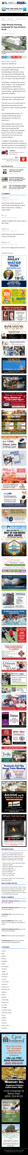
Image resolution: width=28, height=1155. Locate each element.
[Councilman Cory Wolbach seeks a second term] (5, 171)
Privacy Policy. (13, 1151)
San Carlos (4, 1005)
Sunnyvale (4, 1023)
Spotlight (4, 1017)
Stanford (4, 1020)
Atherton (4, 956)
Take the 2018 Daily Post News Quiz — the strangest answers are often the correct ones (17, 187)
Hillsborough (5, 974)
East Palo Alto (5, 966)
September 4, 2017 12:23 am (16, 182)
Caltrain (3, 964)
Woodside (4, 1028)
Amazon (4, 951)
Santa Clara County (6, 1012)
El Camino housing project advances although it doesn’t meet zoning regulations (17, 179)
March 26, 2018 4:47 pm (15, 173)
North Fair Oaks (6, 989)
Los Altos (4, 979)
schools (3, 1015)
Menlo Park (4, 984)
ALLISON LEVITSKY (10, 61)
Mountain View (5, 987)
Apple (3, 953)
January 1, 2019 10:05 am (15, 190)
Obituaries (4, 992)
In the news (4, 976)
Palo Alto (4, 997)
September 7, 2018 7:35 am (9, 33)
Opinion (3, 994)
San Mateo (4, 1007)
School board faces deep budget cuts (15, 935)
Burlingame (4, 961)
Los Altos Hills (5, 982)
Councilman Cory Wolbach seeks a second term (16, 170)
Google (3, 971)
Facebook (4, 969)
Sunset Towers (5, 1025)
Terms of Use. (19, 1151)
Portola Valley (5, 1000)
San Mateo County (6, 1010)
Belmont (4, 958)
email (5, 878)
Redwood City (5, 1002)
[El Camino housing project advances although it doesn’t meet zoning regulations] (5, 179)
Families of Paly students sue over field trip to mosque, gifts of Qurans (13, 922)
